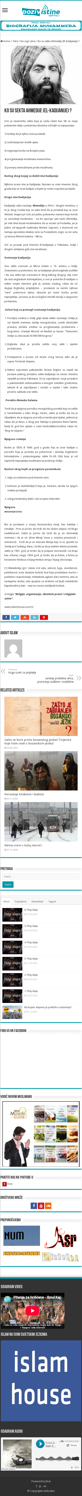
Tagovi (52, 901)
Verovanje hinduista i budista (24, 794)
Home (6, 41)
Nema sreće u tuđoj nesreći (23, 845)
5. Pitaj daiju (31, 925)
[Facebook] (34, 1206)
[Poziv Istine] (41, 10)
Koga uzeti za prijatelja (22, 671)
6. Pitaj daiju (31, 909)
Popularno (21, 901)
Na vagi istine (28, 41)
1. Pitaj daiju (31, 991)
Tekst (15, 41)
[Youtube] (41, 1206)
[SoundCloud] (48, 1206)
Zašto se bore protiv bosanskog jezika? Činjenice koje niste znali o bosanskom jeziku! (37, 741)
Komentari (37, 901)
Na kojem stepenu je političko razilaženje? (48, 1007)
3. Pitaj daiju (31, 958)
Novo (7, 901)
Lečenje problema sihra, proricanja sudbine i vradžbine (55, 678)
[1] (35, 485)
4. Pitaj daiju (31, 942)
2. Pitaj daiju (31, 974)
